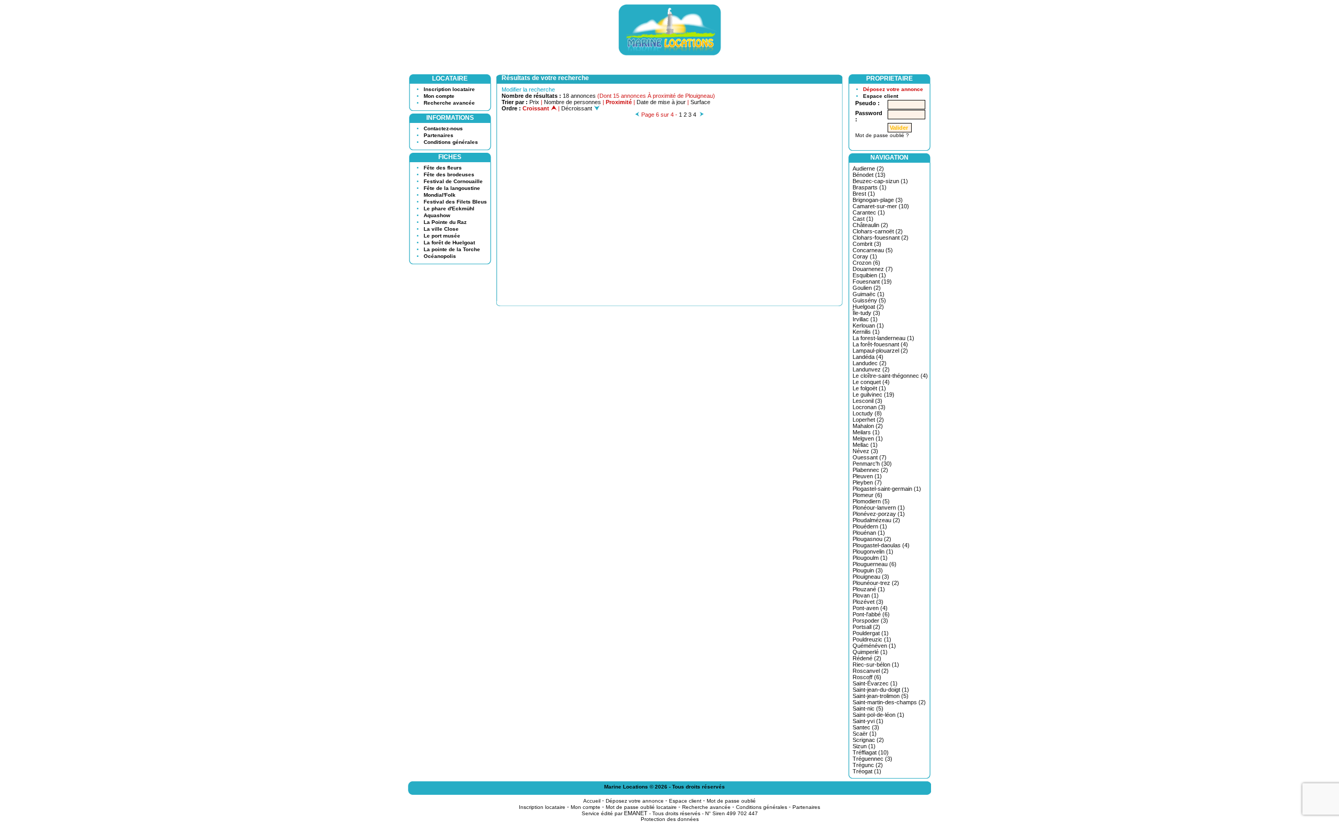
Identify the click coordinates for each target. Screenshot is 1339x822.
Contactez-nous (443, 128)
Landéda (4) (868, 357)
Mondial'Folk (440, 195)
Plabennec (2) (870, 470)
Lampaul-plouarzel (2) (880, 350)
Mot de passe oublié (731, 801)
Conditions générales (451, 142)
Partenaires (438, 135)
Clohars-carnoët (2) (878, 231)
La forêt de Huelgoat (449, 242)
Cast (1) (863, 219)
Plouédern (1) (870, 526)
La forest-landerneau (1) (883, 338)
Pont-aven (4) (870, 608)
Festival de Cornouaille (453, 181)
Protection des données (670, 819)
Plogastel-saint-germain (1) (887, 489)
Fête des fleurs (443, 168)
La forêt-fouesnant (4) (880, 344)
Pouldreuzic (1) (872, 639)
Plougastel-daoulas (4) (881, 545)
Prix (534, 102)
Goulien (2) (867, 288)
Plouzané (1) (869, 589)
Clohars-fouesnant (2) (881, 237)
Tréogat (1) (867, 771)
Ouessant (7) (870, 457)
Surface (700, 102)
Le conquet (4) (871, 382)
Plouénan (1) (869, 533)
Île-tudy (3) (866, 313)
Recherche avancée (449, 103)
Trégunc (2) (868, 765)
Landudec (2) (870, 363)
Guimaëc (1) (868, 294)
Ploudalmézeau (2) (876, 520)
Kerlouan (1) (868, 325)
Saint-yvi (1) (868, 721)
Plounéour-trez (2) (876, 583)
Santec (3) (866, 727)
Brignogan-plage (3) (878, 200)
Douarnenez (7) (873, 269)
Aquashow (437, 215)
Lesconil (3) (867, 401)
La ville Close (441, 229)
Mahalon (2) (868, 426)
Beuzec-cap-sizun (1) (880, 181)
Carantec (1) (869, 212)
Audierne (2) (868, 168)
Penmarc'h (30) (872, 463)
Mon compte (439, 96)
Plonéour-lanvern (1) (879, 507)
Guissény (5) (869, 300)
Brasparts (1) (870, 187)
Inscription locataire (449, 89)
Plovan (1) (866, 595)
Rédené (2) (867, 658)
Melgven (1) (868, 438)
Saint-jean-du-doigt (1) (881, 689)
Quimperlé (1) (870, 652)
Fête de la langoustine (452, 188)
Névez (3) (865, 451)
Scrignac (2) (868, 740)
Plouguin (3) (868, 570)
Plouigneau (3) (871, 576)
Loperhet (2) (868, 419)
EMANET (636, 813)
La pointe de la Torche (452, 249)
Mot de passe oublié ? (882, 135)
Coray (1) (865, 256)
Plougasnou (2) (872, 539)
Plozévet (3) (868, 602)
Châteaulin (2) (870, 225)
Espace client (880, 96)
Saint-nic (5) (868, 708)
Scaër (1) (865, 733)
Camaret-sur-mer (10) (881, 206)
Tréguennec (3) (872, 759)
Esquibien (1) (869, 275)
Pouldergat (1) (871, 633)
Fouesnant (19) (872, 281)
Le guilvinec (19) (873, 394)
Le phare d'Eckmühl (449, 208)
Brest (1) (864, 193)
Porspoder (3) (870, 620)
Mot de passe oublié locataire (641, 807)
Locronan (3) (869, 407)
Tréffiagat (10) (871, 752)
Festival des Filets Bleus (455, 202)
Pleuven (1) (867, 476)
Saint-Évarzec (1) (875, 683)
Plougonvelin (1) (873, 551)
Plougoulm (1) (870, 558)
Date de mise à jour (661, 102)
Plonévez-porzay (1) (879, 514)
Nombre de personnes (572, 102)
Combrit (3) (867, 244)
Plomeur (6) (867, 495)
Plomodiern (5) (871, 501)
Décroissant (577, 108)
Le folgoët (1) (869, 388)
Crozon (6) (866, 263)
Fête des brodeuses (449, 174)
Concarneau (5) (873, 250)
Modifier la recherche (528, 89)
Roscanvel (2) (871, 671)
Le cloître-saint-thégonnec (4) (890, 376)
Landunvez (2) (871, 369)
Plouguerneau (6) (875, 564)
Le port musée (442, 236)
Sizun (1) (864, 746)
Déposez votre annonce (893, 89)
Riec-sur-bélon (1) (876, 664)
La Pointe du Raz (445, 222)
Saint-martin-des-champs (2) (889, 702)
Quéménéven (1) (874, 646)
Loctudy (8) (867, 413)
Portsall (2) (866, 627)
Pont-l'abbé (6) (871, 614)
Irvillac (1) (865, 319)
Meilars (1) (866, 432)
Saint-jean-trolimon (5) (881, 696)
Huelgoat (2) (868, 306)
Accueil (591, 801)
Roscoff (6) (867, 677)
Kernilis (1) (866, 332)
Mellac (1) (865, 445)
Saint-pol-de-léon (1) (878, 715)
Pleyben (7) (867, 482)
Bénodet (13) (869, 175)
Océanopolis (440, 256)
